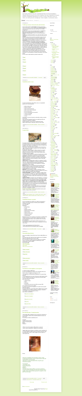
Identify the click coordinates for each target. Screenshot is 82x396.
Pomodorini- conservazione (53, 146)
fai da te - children (54, 117)
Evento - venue (53, 115)
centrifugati (53, 91)
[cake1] (24, 59)
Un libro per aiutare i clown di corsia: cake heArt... (55, 47)
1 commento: (40, 77)
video (52, 171)
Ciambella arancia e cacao (28, 81)
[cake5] (24, 74)
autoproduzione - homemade (31, 379)
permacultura (53, 144)
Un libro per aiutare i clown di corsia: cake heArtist (33, 24)
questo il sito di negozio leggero (28, 188)
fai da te (52, 116)
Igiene (52, 126)
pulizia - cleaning (54, 149)
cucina (52, 96)
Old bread (52, 136)
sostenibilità (53, 160)
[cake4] (24, 70)
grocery (52, 123)
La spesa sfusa (25, 130)
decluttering (53, 103)
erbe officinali (53, 114)
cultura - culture (54, 102)
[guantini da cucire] (28, 299)
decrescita (53, 104)
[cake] (24, 57)
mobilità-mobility (54, 133)
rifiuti (40, 194)
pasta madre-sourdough (53, 143)
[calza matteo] (25, 260)
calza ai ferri (24, 245)
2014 (52, 43)
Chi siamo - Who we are (29, 20)
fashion (52, 118)
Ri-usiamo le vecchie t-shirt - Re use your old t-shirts (57, 262)
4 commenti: (39, 378)
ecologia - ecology (54, 109)
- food (52, 66)
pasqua (52, 141)
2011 (52, 62)
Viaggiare (52, 170)
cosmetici (52, 94)
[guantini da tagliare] (28, 296)
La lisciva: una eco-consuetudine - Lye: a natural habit (57, 241)
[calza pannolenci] (26, 258)
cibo (51, 92)
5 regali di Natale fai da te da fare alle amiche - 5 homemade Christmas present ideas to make (55, 207)
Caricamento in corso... (54, 294)
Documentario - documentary (54, 106)
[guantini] (26, 301)
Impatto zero (39, 379)
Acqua (27, 194)
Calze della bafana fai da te (28, 233)
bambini (52, 81)
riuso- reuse (42, 195)
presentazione (53, 147)
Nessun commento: (41, 124)
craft (52, 95)
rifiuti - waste (43, 194)
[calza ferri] (24, 254)
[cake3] (24, 68)
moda (52, 134)
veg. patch (53, 169)
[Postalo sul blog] (45, 77)
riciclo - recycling (35, 194)
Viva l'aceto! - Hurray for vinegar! (57, 250)
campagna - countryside (53, 88)
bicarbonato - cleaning (55, 85)
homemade (53, 125)
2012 (52, 61)
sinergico (52, 159)
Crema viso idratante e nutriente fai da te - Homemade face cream (55, 219)
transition (52, 166)
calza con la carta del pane (27, 246)
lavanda (52, 128)
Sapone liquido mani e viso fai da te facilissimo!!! (57, 231)
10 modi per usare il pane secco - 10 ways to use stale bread (57, 185)
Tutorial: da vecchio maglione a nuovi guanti (32, 268)
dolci (52, 107)
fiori (51, 119)
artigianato (53, 69)
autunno (52, 80)
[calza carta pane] (26, 251)
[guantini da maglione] (29, 294)
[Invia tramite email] (44, 77)
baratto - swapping (54, 82)
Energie (52, 110)
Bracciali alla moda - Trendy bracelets (30, 312)
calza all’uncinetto (25, 243)
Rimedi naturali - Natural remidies (28, 195)
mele (52, 132)
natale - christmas (54, 135)
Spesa (52, 161)
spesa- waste (53, 162)
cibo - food (53, 93)
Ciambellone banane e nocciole (29, 199)
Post (52, 298)
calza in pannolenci (26, 244)
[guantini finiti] (27, 304)
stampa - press (53, 163)
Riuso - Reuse (37, 195)
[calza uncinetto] (26, 249)
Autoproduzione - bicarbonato (54, 71)
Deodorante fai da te (57, 271)
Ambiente (30, 194)
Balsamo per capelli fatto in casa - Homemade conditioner (57, 196)
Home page (23, 20)
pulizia (52, 148)
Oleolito (52, 137)
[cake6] (24, 66)
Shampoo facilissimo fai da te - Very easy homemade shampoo (55, 282)
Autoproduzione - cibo (55, 74)
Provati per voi (36, 20)
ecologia (52, 108)
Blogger (46, 388)
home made (53, 124)
